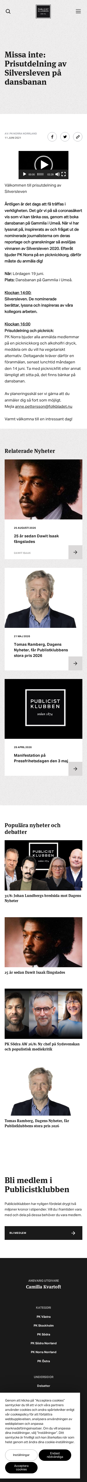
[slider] (40, 174)
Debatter (43, 1386)
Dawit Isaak (22, 553)
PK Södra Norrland (44, 1343)
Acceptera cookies (21, 1468)
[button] (43, 165)
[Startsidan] (43, 11)
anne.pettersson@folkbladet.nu (43, 407)
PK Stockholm (44, 1325)
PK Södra (43, 1334)
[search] (8, 11)
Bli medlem (18, 1233)
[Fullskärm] (63, 174)
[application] (43, 165)
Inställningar (21, 1455)
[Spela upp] (24, 174)
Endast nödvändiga (55, 1455)
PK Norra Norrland (43, 1352)
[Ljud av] (57, 174)
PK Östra (43, 1361)
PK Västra (44, 1316)
